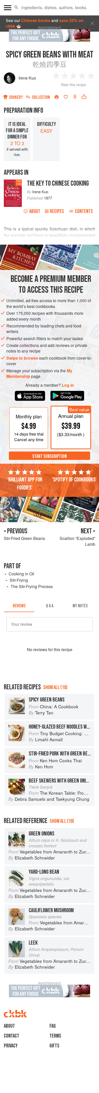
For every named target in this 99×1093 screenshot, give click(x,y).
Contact (11, 1036)
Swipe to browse (22, 358)
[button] (16, 7)
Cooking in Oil (21, 574)
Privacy (11, 1046)
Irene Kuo (27, 78)
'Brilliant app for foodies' (24, 483)
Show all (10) (55, 687)
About (34, 211)
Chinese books (35, 20)
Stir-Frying (19, 580)
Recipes (57, 211)
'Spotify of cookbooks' (74, 479)
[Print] (56, 97)
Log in (68, 385)
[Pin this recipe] (74, 97)
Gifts (54, 1046)
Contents (84, 211)
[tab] (19, 606)
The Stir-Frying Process (32, 586)
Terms (55, 1036)
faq (53, 1026)
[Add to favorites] (65, 97)
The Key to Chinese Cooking (58, 183)
